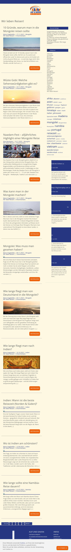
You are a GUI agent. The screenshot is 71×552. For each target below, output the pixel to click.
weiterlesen (34, 68)
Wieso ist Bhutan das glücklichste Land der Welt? (57, 39)
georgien (58, 107)
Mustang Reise (50, 126)
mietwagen (49, 119)
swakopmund (51, 141)
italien (49, 113)
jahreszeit (57, 113)
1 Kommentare (20, 254)
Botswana (50, 58)
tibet (48, 143)
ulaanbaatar (56, 143)
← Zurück (5, 523)
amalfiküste (63, 99)
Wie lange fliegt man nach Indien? (18, 347)
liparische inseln (52, 116)
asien (50, 101)
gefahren (50, 107)
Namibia (28, 489)
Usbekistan (50, 88)
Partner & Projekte (34, 534)
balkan (60, 102)
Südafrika (50, 80)
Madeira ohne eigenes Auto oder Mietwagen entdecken (60, 260)
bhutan (50, 105)
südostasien (59, 141)
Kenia (48, 68)
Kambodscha (51, 66)
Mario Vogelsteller (57, 259)
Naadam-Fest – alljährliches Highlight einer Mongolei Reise (21, 136)
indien (59, 110)
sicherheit (51, 138)
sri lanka (63, 139)
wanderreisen (53, 150)
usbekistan (64, 143)
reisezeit (51, 133)
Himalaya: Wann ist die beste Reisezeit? (56, 35)
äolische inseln (50, 154)
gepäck (63, 107)
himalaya (51, 110)
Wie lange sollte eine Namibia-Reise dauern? (21, 484)
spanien (58, 139)
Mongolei (29, 34)
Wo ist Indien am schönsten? (20, 443)
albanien (56, 99)
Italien (49, 65)
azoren (55, 102)
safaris (58, 133)
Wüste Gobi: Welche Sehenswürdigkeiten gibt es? (20, 81)
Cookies (22, 543)
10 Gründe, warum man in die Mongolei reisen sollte (21, 29)
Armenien (50, 55)
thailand (65, 141)
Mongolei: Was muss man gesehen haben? (18, 247)
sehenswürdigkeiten (54, 136)
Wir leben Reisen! (8, 35)
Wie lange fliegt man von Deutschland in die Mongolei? (20, 292)
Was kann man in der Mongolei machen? (16, 193)
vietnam (52, 146)
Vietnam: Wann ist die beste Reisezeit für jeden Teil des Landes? (61, 236)
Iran (48, 63)
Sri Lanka (50, 79)
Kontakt (56, 534)
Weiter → (29, 523)
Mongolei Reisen (63, 122)
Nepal (49, 76)
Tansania (49, 82)
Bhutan (49, 57)
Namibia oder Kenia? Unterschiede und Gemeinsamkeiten (60, 165)
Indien (27, 352)
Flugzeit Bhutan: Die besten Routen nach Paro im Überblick (57, 32)
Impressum (57, 537)
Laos (48, 69)
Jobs (30, 539)
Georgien (50, 60)
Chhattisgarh (57, 105)
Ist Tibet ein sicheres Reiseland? (57, 37)
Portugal (49, 77)
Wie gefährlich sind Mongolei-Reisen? (60, 189)
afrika (50, 98)
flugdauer (64, 105)
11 (23, 523)
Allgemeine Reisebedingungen (38, 537)
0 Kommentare (20, 35)
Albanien (50, 54)
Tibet (48, 85)
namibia (59, 126)
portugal (56, 129)
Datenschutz (57, 539)
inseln (63, 110)
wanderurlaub (52, 152)
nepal (48, 130)
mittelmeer (57, 119)
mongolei (52, 122)
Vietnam (49, 90)
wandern (60, 147)
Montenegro (51, 72)
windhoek (60, 152)
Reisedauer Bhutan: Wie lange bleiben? (56, 42)
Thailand (49, 83)
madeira (62, 116)
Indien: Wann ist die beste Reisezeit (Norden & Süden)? (20, 401)
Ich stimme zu (62, 548)
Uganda (49, 87)
